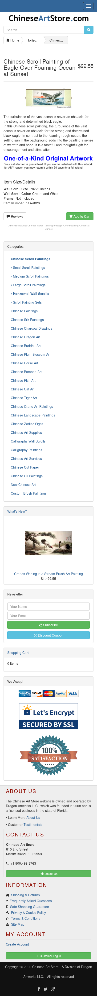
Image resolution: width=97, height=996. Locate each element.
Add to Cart (81, 216)
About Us (33, 817)
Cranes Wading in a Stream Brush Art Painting (48, 573)
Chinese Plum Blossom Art (30, 354)
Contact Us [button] (50, 874)
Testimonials (33, 824)
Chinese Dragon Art (25, 337)
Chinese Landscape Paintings (33, 415)
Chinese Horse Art (24, 363)
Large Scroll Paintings (28, 284)
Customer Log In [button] (50, 956)
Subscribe (50, 624)
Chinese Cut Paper (25, 467)
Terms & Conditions (25, 918)
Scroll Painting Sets (27, 302)
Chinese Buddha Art (26, 345)
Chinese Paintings (24, 311)
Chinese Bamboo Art (26, 371)
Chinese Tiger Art (24, 397)
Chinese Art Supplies (26, 432)
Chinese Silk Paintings (27, 319)
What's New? (17, 511)
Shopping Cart (18, 652)
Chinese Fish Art (23, 380)
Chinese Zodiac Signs (27, 423)
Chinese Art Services (26, 458)
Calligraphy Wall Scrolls (28, 441)
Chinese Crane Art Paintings (32, 406)
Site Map (17, 924)
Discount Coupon (50, 635)
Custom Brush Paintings (29, 493)
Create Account (17, 944)
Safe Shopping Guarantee (29, 906)
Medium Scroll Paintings (30, 276)
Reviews (16, 216)
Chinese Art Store (45, 966)
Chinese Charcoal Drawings (31, 328)
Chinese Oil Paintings (27, 475)
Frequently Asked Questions (31, 900)
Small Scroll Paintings (28, 267)
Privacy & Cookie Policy (28, 912)
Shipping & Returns (25, 895)
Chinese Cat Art (22, 389)
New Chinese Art (23, 484)
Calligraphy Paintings (26, 449)
